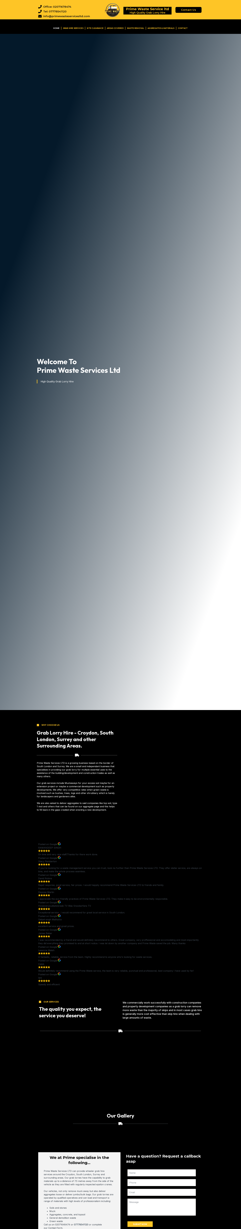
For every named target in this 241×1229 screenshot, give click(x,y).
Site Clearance (95, 28)
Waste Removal (135, 28)
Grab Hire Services (73, 28)
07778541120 (81, 1224)
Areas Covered (115, 28)
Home (56, 28)
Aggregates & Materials (161, 28)
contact (183, 28)
